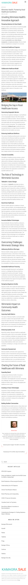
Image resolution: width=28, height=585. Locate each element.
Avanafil (3, 528)
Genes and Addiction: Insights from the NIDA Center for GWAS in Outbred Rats (13, 476)
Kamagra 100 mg (5, 545)
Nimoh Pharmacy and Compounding (9, 494)
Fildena (3, 532)
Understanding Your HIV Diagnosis (9, 485)
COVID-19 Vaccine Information (8, 498)
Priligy (2, 541)
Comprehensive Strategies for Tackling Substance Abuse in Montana (13, 513)
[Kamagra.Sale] (9, 3)
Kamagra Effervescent (6, 524)
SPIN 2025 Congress (6, 471)
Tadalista (3, 537)
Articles (3, 7)
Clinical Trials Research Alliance (9, 489)
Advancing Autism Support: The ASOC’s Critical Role (14, 444)
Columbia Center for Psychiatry (8, 502)
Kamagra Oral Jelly (5, 558)
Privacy (18, 580)
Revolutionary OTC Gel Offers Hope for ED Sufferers (14, 451)
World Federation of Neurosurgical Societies (12, 481)
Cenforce (3, 549)
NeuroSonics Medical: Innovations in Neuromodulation (10, 507)
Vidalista (3, 553)
